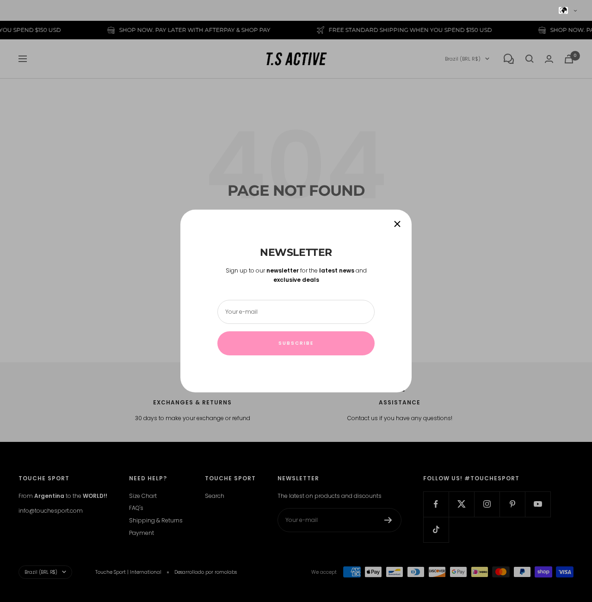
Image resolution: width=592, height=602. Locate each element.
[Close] (397, 224)
